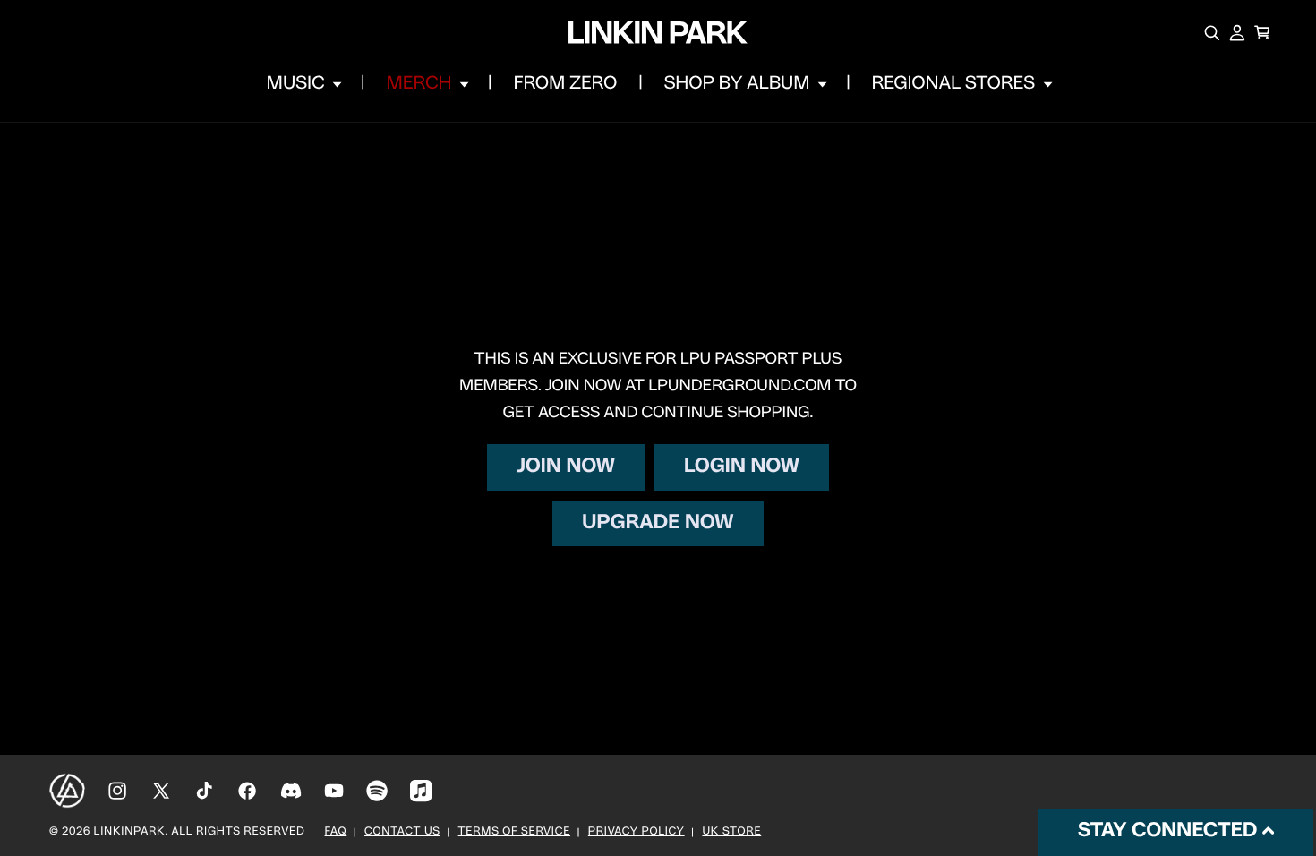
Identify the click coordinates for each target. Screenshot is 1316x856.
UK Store (731, 832)
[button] (302, 84)
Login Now (741, 467)
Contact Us (402, 832)
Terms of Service (514, 832)
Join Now (566, 467)
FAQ (336, 832)
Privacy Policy (636, 832)
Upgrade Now (657, 523)
